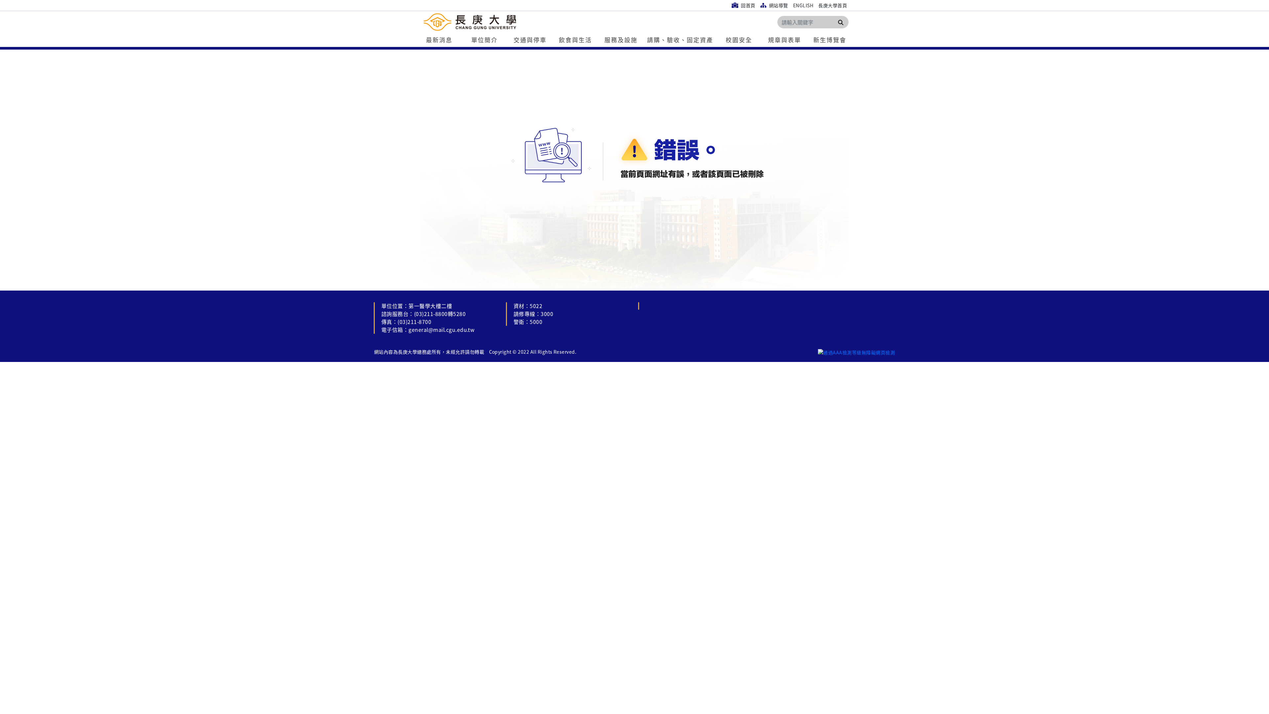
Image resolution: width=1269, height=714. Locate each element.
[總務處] (509, 22)
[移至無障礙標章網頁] (856, 351)
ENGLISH (803, 5)
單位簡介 (484, 39)
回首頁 (747, 5)
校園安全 (739, 39)
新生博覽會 (829, 39)
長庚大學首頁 (832, 5)
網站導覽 (778, 5)
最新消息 (439, 39)
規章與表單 (784, 39)
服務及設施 (620, 39)
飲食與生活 (575, 39)
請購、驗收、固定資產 (680, 39)
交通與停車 (530, 39)
